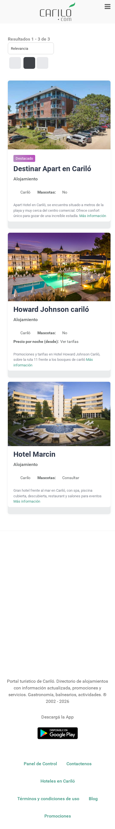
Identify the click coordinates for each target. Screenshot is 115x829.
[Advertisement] (57, 602)
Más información (92, 216)
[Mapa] (42, 63)
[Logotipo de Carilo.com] (57, 11)
